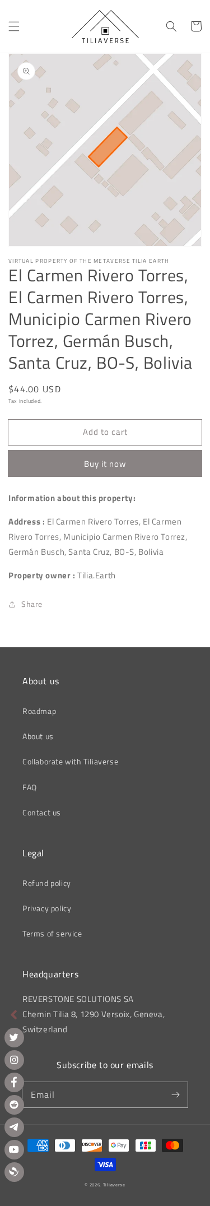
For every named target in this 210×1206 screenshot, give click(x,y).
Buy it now (105, 463)
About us (38, 736)
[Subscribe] (175, 1094)
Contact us (41, 812)
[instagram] (14, 1060)
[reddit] (14, 1105)
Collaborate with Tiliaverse (70, 761)
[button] (14, 26)
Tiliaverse (114, 1184)
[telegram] (14, 1127)
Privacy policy (46, 908)
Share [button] (32, 604)
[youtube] (14, 1149)
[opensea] (14, 1172)
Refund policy (46, 883)
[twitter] (14, 1037)
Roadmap (39, 711)
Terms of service (52, 933)
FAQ (29, 787)
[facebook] (14, 1082)
